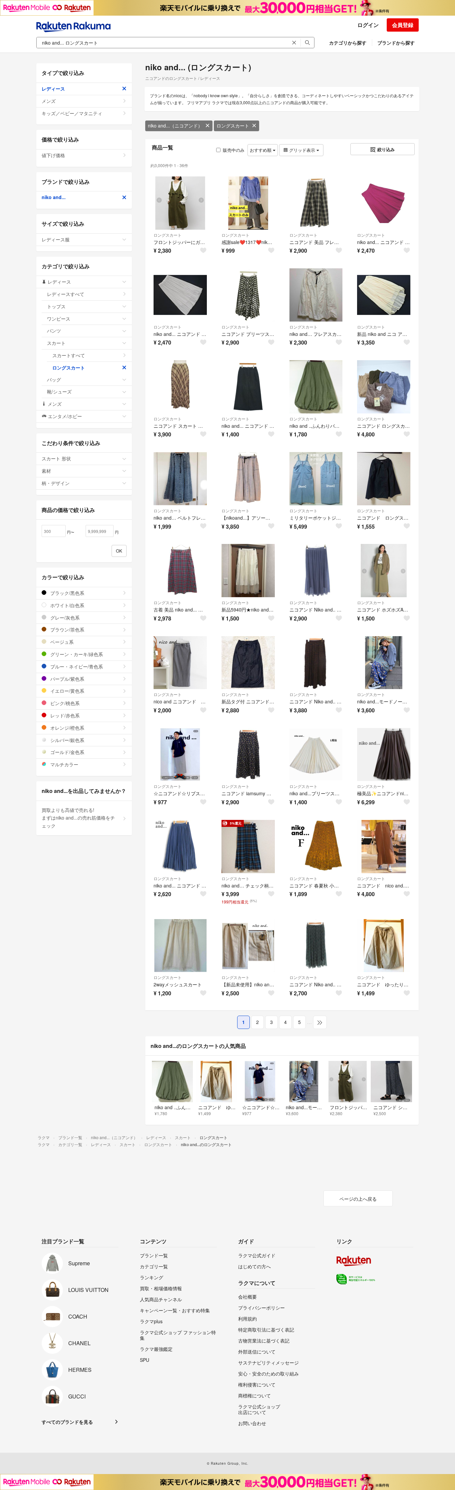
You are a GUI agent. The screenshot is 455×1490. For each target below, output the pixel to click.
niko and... (54, 197)
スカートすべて (68, 355)
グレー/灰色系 (64, 617)
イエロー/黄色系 (66, 690)
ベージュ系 (61, 641)
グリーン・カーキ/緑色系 (76, 654)
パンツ (54, 330)
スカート (56, 343)
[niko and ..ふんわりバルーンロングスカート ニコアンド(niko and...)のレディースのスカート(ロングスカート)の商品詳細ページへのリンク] (316, 386)
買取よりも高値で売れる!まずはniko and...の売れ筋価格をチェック (78, 818)
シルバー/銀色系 (66, 740)
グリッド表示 (302, 150)
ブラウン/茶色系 (66, 629)
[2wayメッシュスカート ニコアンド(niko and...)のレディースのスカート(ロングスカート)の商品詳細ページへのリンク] (180, 945)
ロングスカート (233, 125)
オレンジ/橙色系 (66, 727)
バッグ (54, 379)
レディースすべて (65, 294)
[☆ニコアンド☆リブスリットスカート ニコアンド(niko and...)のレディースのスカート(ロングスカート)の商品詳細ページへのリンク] (180, 754)
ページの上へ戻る (358, 1198)
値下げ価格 (53, 155)
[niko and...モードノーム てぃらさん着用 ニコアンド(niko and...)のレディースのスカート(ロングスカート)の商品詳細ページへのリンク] (383, 662)
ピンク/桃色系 (64, 703)
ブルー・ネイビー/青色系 (76, 666)
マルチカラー (63, 764)
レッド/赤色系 (64, 715)
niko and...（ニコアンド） (175, 125)
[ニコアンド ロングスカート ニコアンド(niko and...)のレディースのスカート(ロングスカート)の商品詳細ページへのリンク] (383, 478)
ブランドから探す (396, 42)
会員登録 (402, 25)
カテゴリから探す (347, 42)
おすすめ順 (261, 150)
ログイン (368, 25)
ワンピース (58, 318)
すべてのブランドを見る (67, 1421)
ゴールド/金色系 (66, 752)
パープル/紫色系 (66, 678)
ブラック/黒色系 (66, 593)
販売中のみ (233, 150)
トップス (56, 306)
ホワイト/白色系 (66, 605)
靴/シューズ (59, 391)
